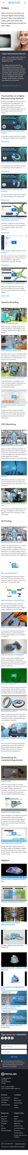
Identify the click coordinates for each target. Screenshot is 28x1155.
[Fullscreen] (25, 841)
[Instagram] (12, 1038)
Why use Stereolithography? (9, 573)
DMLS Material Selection (10, 85)
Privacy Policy (17, 1130)
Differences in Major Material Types (11, 627)
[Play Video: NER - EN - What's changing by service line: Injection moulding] (14, 122)
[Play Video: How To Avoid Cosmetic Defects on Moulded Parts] (14, 1017)
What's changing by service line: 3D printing (13, 162)
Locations (16, 1107)
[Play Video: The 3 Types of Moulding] (14, 315)
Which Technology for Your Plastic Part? (12, 600)
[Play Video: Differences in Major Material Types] (14, 619)
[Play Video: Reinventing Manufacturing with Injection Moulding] (14, 396)
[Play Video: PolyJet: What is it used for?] (14, 702)
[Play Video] (2, 841)
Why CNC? (4, 476)
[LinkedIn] (2, 1038)
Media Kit (16, 1116)
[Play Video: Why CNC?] (14, 468)
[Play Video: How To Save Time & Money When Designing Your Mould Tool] (14, 998)
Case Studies (4, 1116)
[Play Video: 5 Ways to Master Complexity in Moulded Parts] (14, 869)
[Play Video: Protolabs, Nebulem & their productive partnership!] (14, 937)
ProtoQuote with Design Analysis (10, 812)
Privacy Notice (13, 1066)
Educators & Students (6, 1130)
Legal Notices (17, 1123)
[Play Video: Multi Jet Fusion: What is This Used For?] (14, 646)
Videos (15, 1118)
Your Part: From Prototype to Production (13, 902)
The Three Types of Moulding (9, 323)
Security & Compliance (19, 1128)
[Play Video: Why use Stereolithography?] (14, 564)
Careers (16, 1105)
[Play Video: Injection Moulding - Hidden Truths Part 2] (14, 369)
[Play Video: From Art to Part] (14, 771)
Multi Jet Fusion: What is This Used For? (12, 654)
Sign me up (14, 1056)
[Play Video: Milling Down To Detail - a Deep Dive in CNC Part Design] (14, 959)
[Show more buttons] (25, 779)
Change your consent (20, 1143)
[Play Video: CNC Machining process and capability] (14, 437)
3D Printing (3, 1102)
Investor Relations (18, 1102)
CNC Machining (4, 1100)
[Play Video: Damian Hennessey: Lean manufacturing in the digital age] (14, 833)
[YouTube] (9, 1038)
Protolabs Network (5, 1104)
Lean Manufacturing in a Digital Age (11, 843)
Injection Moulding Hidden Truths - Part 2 (13, 377)
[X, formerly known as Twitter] (5, 1038)
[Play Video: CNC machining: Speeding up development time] (14, 495)
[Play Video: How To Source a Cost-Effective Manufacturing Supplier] (14, 914)
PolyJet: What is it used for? (9, 711)
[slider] (14, 779)
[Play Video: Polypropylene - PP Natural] (14, 730)
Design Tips (4, 1118)
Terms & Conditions (18, 1132)
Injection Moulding (5, 1097)
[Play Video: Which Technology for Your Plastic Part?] (14, 592)
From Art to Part (6, 781)
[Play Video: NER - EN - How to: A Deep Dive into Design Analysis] (14, 274)
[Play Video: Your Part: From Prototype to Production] (14, 893)
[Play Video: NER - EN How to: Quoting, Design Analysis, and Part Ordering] (14, 242)
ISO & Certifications (18, 1121)
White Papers (4, 1121)
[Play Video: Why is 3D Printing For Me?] (14, 675)
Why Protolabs (17, 1100)
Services (4, 1095)
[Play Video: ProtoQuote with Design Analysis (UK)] (14, 802)
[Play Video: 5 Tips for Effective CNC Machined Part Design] (14, 978)
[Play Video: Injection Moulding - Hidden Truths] (14, 342)
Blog (2, 1125)
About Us (16, 1098)
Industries (3, 1128)
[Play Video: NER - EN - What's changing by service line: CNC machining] (14, 181)
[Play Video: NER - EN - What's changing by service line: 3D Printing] (14, 154)
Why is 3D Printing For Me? (8, 683)
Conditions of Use (18, 1125)
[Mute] (19, 841)
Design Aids (4, 1123)
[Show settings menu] (22, 841)
